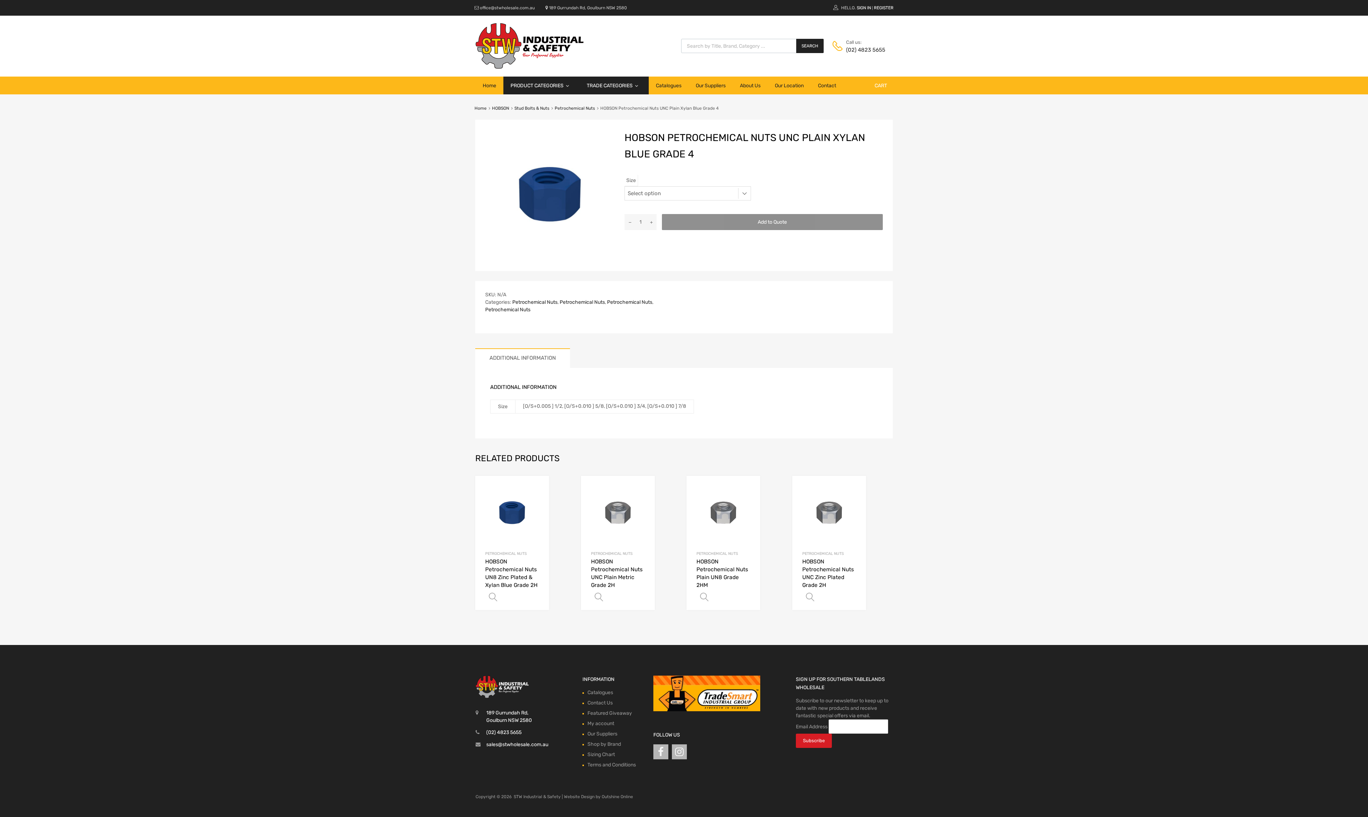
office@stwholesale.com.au (507, 7)
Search (810, 45)
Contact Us (600, 703)
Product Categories (537, 86)
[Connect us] (660, 752)
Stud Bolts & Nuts (531, 108)
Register (883, 7)
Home (489, 86)
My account (600, 723)
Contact (827, 86)
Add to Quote (772, 222)
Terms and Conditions (611, 765)
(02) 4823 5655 (863, 50)
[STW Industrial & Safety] (530, 67)
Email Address (812, 726)
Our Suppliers (711, 86)
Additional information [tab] (522, 358)
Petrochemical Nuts (575, 108)
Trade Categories (610, 86)
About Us (750, 86)
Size (631, 180)
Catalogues (669, 86)
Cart (881, 86)
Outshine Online (617, 796)
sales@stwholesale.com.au (517, 744)
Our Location (789, 86)
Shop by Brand (604, 744)
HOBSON (500, 108)
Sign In (864, 7)
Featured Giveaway (609, 713)
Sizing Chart (601, 754)
